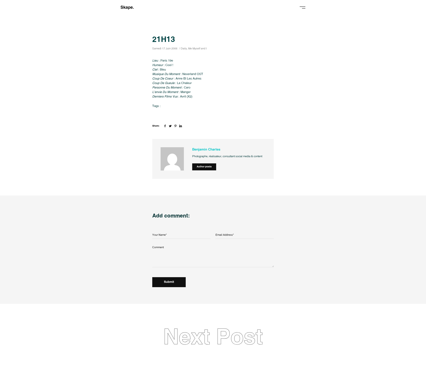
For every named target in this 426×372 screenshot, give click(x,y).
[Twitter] (170, 126)
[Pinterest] (175, 126)
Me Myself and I (197, 48)
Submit (169, 281)
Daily (184, 48)
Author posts (204, 167)
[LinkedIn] (180, 126)
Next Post (213, 338)
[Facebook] (165, 126)
